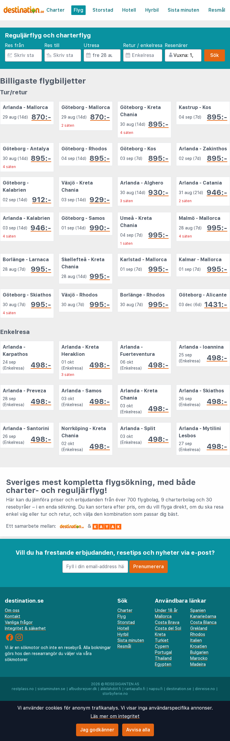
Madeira (198, 664)
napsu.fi (156, 689)
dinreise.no (205, 689)
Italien (196, 640)
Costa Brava (167, 622)
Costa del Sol (168, 628)
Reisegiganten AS (122, 684)
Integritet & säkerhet (25, 628)
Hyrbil (152, 10)
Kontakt (12, 616)
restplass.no (23, 689)
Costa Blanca (203, 622)
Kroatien (198, 646)
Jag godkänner (97, 730)
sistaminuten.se (51, 689)
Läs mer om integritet (115, 716)
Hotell (129, 10)
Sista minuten (183, 10)
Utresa (91, 45)
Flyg (78, 10)
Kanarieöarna (203, 616)
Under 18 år (166, 610)
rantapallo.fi (135, 689)
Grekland (198, 628)
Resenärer (176, 45)
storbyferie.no (115, 694)
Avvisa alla (138, 730)
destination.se (178, 689)
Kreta (160, 634)
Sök (214, 55)
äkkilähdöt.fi (110, 689)
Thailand (163, 658)
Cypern (162, 646)
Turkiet (162, 640)
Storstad (103, 10)
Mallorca (163, 616)
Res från (14, 45)
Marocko (199, 658)
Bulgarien (199, 652)
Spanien (198, 610)
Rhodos (197, 634)
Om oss (12, 610)
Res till (51, 45)
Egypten (163, 664)
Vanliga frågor (19, 622)
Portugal (163, 652)
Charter (55, 10)
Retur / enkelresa (142, 45)
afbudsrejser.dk (83, 689)
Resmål (216, 10)
